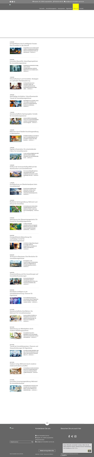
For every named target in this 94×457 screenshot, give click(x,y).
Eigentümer (69, 8)
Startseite (41, 8)
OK (89, 451)
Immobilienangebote (51, 8)
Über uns (75, 8)
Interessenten (61, 8)
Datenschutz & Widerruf (48, 454)
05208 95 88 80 (58, 1)
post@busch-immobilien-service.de (74, 1)
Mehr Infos (75, 448)
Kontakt (81, 8)
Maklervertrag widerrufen (47, 450)
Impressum (37, 454)
